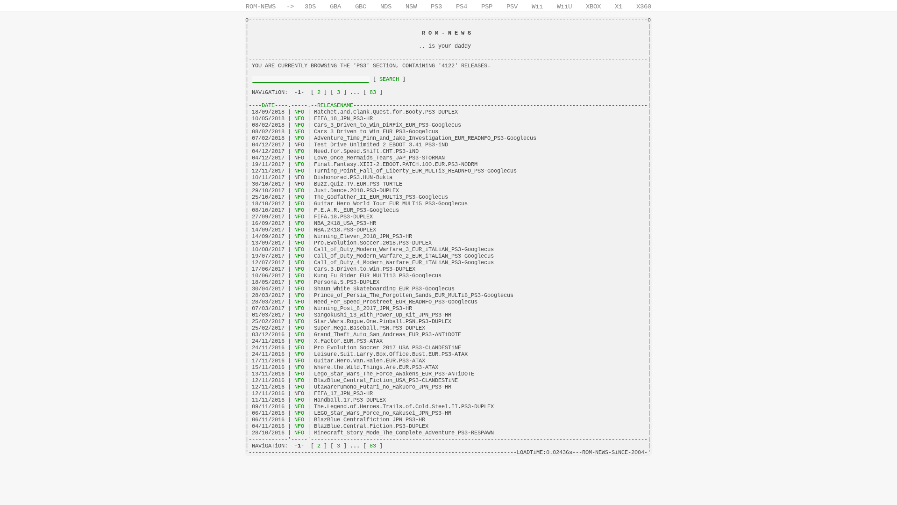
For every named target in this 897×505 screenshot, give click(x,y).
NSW (411, 6)
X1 (618, 6)
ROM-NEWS (261, 6)
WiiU (564, 6)
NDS (386, 6)
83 (372, 92)
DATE (268, 105)
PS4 (461, 6)
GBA (335, 6)
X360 (643, 6)
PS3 (436, 6)
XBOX (593, 6)
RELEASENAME (335, 105)
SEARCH (389, 79)
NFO (299, 112)
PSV (512, 6)
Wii (537, 6)
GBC (360, 6)
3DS (310, 6)
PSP (486, 6)
